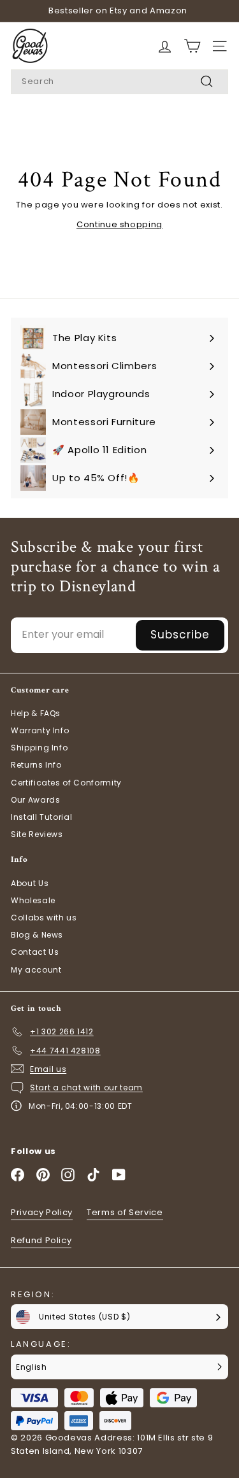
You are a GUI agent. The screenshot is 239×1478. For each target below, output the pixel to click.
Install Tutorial (41, 817)
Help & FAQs (36, 713)
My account (36, 969)
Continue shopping (119, 224)
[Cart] (165, 46)
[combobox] (119, 81)
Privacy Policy (42, 1212)
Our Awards (36, 799)
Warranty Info (40, 730)
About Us (29, 883)
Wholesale (33, 900)
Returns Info (36, 764)
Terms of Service (125, 1212)
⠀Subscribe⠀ (180, 634)
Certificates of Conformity (66, 782)
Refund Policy (41, 1240)
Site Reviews (37, 834)
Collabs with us (44, 917)
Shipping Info (39, 747)
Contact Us (35, 952)
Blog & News (37, 934)
